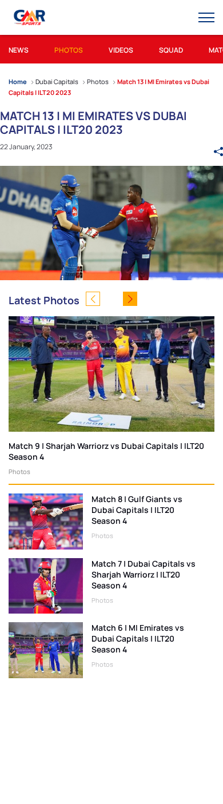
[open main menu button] (206, 18)
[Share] (218, 146)
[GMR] (30, 18)
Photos (19, 471)
